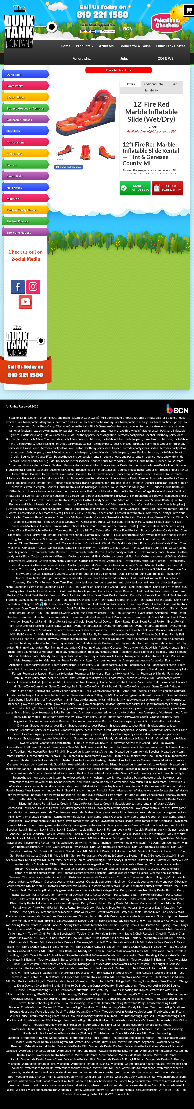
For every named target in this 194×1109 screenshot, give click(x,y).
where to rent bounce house (38, 1085)
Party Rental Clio (43, 894)
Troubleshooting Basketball (81, 1003)
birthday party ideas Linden (140, 448)
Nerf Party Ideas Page (62, 860)
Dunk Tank (14, 74)
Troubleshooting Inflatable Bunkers (86, 1020)
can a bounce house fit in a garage (57, 495)
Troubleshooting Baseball (44, 1003)
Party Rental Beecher (133, 890)
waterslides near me (69, 1072)
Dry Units (13, 131)
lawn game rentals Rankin (90, 825)
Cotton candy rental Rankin (36, 569)
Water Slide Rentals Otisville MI (95, 1042)
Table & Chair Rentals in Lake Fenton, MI (48, 946)
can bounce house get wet (146, 495)
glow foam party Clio (67, 703)
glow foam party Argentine (144, 699)
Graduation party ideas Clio (131, 721)
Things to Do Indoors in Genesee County (88, 985)
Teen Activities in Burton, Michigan (61, 959)
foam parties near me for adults (143, 660)
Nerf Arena (14, 187)
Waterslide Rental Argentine (136, 1042)
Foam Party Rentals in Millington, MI (83, 677)
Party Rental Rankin (45, 907)
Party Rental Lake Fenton (35, 903)
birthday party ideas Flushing (35, 443)
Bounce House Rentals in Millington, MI (125, 487)
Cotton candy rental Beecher (48, 552)
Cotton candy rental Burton (86, 552)
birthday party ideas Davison (69, 439)
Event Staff (15, 176)
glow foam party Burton (36, 703)
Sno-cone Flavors (19, 232)
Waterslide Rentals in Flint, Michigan (45, 1063)
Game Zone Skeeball (106, 690)
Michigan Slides (163, 838)
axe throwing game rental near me (96, 430)
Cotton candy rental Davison (157, 552)
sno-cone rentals (29, 916)
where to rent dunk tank (73, 1085)
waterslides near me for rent (102, 1072)
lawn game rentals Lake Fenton (44, 820)
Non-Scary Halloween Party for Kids (131, 860)
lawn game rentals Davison (77, 812)
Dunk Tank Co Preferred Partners (106, 578)
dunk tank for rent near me (142, 582)
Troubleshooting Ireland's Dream (133, 1020)
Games (11, 165)
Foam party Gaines (61, 669)
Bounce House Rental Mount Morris (45, 478)
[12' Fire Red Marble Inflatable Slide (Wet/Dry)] (86, 112)
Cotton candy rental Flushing (120, 556)
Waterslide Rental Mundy (135, 1055)
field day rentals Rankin (67, 656)
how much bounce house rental (55, 781)
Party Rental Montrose (123, 903)
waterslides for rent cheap (138, 1068)
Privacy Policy (30, 912)
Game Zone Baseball (113, 682)
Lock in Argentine (163, 825)
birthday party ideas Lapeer (103, 448)
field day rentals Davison (97, 643)
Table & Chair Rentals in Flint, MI (152, 938)
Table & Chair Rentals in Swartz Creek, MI (121, 951)
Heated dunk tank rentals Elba (133, 755)
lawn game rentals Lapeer (82, 820)
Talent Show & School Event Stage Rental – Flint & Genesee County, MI (75, 955)
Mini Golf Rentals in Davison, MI (67, 846)
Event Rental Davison (99, 621)
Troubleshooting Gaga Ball (136, 1016)
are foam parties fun (69, 422)
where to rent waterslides (107, 1085)
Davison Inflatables (114, 569)
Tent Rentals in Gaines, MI (40, 972)
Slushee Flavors (18, 221)
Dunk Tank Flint (62, 582)
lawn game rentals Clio (43, 812)
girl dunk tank (116, 699)
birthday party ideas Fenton (142, 439)
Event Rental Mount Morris (151, 617)
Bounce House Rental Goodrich (137, 469)
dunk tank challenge (39, 578)
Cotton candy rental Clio (122, 552)
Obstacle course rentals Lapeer (64, 881)
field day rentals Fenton (158, 643)
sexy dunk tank (131, 912)
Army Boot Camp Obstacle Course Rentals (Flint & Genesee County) (76, 426)
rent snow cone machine (56, 912)
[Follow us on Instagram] (33, 287)
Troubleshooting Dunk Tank (82, 1011)
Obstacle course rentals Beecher (127, 864)
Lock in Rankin (47, 838)
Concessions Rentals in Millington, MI (72, 547)
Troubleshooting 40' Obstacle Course (135, 994)
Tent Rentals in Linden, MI (97, 977)
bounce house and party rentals (123, 456)
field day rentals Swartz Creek (103, 656)
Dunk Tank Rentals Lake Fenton (69, 604)
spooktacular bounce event (137, 916)
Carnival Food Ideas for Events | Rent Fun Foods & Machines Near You (91, 504)
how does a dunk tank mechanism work (88, 777)
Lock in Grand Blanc (59, 833)
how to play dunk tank (116, 786)
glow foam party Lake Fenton (51, 712)
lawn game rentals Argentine (115, 807)
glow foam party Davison (99, 703)
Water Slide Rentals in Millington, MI (49, 1042)
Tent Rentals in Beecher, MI (75, 968)
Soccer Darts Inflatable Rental (98, 916)
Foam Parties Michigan (77, 660)
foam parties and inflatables (143, 656)
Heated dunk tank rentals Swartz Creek (113, 773)
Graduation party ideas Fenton (87, 725)
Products (83, 46)
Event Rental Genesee (88, 625)
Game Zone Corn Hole (32, 686)
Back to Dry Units (118, 70)
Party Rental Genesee (113, 899)
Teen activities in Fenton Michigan (107, 959)
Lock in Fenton (106, 829)
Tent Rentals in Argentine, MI (37, 968)
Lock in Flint (125, 829)
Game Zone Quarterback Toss (71, 690)
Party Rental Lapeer (66, 903)
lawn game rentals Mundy (55, 825)
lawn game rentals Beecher (152, 807)
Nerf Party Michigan (92, 860)
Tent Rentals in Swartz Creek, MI (68, 981)
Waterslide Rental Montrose (54, 1055)
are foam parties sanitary (131, 422)
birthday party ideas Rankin (128, 452)
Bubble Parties (124, 491)
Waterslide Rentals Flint (79, 1059)
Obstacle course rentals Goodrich (44, 877)
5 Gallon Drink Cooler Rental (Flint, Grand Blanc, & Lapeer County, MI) (54, 417)
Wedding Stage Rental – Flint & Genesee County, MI (49, 1076)
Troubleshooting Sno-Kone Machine (44, 1037)
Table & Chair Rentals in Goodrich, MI (119, 942)
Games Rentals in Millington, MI (91, 695)
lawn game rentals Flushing (33, 816)
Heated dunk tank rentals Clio (46, 755)
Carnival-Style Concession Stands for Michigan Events (57, 517)
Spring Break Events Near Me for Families (91, 925)
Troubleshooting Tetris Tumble (90, 1037)
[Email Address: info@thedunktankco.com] (97, 25)
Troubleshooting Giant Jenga (42, 1020)
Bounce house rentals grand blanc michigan (81, 482)
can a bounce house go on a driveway (104, 495)
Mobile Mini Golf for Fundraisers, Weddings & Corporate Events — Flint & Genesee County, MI (115, 855)
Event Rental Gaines (59, 625)
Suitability (151, 90)
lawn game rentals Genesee (104, 816)
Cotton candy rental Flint (84, 556)
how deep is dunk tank (47, 777)
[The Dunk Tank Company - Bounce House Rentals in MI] (31, 27)
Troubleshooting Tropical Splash (133, 1037)
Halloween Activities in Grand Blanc (134, 742)
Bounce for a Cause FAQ (36, 456)
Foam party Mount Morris (122, 673)
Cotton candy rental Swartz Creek (78, 569)
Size (174, 84)
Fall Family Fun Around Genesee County (109, 634)
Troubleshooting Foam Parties (49, 1016)
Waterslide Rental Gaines (141, 1046)
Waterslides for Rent (106, 1068)
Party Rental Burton (162, 890)
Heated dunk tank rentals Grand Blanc (92, 764)
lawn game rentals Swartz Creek (129, 825)
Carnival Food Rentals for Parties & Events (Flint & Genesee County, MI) (109, 508)
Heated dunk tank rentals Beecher (137, 751)
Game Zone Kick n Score (34, 690)
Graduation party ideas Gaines (39, 729)
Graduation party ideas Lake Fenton (45, 734)
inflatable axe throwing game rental (100, 794)
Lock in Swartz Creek (72, 838)
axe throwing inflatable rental (139, 430)
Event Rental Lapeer (119, 617)
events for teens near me (92, 630)
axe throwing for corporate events (145, 426)
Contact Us (121, 1094)
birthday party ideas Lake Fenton (62, 448)
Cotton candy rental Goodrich (58, 560)
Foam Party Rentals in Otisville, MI (131, 677)
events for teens (64, 630)
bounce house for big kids (37, 461)
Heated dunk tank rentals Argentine (90, 751)
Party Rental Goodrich (143, 899)
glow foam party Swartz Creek (128, 716)
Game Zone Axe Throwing (81, 682)
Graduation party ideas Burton (91, 721)
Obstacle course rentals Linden (106, 881)
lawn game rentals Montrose (153, 820)
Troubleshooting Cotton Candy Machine (122, 1007)
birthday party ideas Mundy (91, 452)
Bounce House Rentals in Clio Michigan (72, 487)
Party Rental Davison (69, 894)
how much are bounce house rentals (138, 777)
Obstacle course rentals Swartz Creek (155, 886)
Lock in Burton (28, 829)
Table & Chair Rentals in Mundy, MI (69, 951)
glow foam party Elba (131, 703)
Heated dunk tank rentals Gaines (129, 760)
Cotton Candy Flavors (22, 210)
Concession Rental (34, 547)
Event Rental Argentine (153, 612)
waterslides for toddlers (38, 1072)
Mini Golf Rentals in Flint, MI (150, 846)
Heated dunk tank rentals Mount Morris (151, 768)
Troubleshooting (126, 985)
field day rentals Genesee (105, 647)
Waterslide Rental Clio (72, 1046)
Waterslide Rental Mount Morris (96, 1055)
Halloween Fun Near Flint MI (46, 751)
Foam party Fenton (164, 664)
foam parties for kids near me (41, 660)
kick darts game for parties (77, 807)
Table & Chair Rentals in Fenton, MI (106, 938)
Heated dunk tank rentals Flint (40, 760)
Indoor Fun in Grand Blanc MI (66, 790)
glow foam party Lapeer (87, 712)
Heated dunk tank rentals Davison (90, 755)
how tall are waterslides (56, 786)
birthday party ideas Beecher (136, 435)
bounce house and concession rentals (78, 456)
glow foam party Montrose (154, 712)
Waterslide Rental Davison (106, 1046)
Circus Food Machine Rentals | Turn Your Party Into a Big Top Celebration (63, 530)
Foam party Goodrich (117, 669)
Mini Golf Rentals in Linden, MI (158, 851)
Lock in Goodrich (33, 833)
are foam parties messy (98, 422)
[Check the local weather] (170, 18)
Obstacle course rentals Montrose (150, 881)
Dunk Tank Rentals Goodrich (110, 599)
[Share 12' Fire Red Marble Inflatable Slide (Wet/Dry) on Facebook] (86, 167)
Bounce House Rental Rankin (129, 478)
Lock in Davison (67, 829)
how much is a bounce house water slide (102, 781)
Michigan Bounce (99, 838)
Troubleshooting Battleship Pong (123, 1003)
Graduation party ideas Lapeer (89, 734)
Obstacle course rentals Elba (127, 868)
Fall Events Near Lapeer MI (63, 634)
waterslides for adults (39, 1068)
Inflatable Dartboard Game (37, 799)
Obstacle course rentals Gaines (128, 872)
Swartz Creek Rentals (140, 929)
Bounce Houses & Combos (25, 108)
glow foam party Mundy (58, 716)
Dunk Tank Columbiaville (146, 578)
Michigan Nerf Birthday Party (132, 838)
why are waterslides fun (141, 1085)
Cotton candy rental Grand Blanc (100, 560)
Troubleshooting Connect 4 (38, 1007)
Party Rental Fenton (151, 894)
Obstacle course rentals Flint (43, 872)
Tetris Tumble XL (102, 981)
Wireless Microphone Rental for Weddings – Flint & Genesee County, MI (62, 1089)
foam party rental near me (41, 677)
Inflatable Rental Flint (139, 799)
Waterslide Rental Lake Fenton (118, 1050)
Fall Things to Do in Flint (152, 634)
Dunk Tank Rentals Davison (42, 595)
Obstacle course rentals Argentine (81, 864)
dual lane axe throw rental (100, 573)
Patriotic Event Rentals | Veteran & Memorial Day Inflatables (135, 907)
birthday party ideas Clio (33, 439)
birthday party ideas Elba (106, 439)
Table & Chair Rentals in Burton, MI (100, 933)
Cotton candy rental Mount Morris (131, 565)
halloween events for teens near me (140, 747)
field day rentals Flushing (39, 647)
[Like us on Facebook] (18, 287)
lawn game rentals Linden (117, 820)
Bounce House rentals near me (47, 491)
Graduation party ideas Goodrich (125, 729)
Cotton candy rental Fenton (48, 556)
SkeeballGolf (151, 912)
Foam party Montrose (89, 673)
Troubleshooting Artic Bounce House (129, 998)
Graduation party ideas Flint (127, 725)
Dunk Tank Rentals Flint (145, 595)
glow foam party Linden (119, 712)
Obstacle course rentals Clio (44, 868)
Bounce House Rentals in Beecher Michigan (139, 482)
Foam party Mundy (153, 673)
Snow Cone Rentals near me (59, 916)
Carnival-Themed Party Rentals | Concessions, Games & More (134, 517)
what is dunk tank (30, 1081)
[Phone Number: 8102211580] (102, 15)
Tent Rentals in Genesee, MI (77, 972)
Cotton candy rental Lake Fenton (145, 560)
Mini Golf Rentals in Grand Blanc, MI (63, 851)
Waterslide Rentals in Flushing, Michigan (97, 1063)
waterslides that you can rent (140, 1072)
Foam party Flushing (34, 669)
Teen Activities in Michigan (148, 959)
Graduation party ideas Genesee (81, 729)
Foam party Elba (139, 664)
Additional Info (153, 84)
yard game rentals (122, 1089)
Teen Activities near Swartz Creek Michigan (120, 964)
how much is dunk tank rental (148, 781)
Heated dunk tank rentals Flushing (84, 760)
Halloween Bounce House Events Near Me (51, 747)
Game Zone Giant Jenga (134, 686)
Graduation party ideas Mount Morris (47, 738)
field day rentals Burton (35, 643)
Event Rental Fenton (152, 621)
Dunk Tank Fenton (39, 582)
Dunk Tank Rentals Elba (77, 595)
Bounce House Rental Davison (42, 465)
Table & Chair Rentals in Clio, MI (145, 933)
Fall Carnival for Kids (30, 634)
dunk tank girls (54, 586)
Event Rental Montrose (37, 630)
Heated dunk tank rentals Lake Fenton (143, 764)
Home (65, 46)
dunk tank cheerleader (68, 578)
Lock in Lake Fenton (86, 833)
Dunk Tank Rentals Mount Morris (43, 608)
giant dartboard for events (147, 695)
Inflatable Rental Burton (72, 799)
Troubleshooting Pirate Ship (45, 1029)
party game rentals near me (69, 890)
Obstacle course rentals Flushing (84, 872)
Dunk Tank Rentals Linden (144, 604)
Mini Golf (13, 198)
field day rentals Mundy (35, 656)
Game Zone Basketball (144, 682)
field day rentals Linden (103, 651)
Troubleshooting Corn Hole (76, 1007)
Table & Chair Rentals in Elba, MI (61, 938)
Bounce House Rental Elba (81, 465)
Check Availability (171, 188)
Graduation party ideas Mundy (93, 738)
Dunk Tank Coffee (170, 46)
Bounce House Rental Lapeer (94, 474)
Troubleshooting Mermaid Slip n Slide (56, 1024)
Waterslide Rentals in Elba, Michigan (120, 1059)
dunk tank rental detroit (41, 591)
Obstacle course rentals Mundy (66, 886)
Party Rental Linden (93, 903)
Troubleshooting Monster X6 (101, 1024)
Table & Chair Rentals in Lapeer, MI (98, 946)
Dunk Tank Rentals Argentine (77, 591)
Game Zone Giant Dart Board (98, 686)
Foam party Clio (88, 664)
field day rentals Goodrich (140, 647)
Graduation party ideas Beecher (49, 721)
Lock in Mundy (26, 838)
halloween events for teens (98, 747)
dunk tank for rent (111, 582)
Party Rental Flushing (56, 899)
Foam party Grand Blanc (149, 669)
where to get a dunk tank (135, 1081)
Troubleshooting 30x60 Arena (33, 994)
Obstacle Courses (19, 119)
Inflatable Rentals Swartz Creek (90, 803)
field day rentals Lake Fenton (35, 651)
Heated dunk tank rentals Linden (53, 768)
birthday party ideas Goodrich (152, 443)
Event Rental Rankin (34, 621)
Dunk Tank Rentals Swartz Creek (57, 612)
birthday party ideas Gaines (74, 443)
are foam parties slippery (165, 422)
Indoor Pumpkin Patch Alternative (109, 790)
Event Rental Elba (126, 621)
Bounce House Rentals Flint (34, 482)
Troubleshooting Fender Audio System (127, 1011)
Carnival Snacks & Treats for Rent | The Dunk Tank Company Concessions (65, 513)
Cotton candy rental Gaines (158, 556)
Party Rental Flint (29, 899)
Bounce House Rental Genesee (96, 469)
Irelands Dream (48, 807)
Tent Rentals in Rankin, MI (28, 981)
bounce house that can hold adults (90, 491)
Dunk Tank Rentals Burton (153, 591)
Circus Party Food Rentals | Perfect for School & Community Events (66, 534)
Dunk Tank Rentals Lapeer (108, 604)
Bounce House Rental (140, 461)
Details (130, 84)
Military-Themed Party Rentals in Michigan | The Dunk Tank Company (134, 842)
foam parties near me (107, 660)
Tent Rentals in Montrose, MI (134, 977)
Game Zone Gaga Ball (63, 686)
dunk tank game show (29, 586)
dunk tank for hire (86, 582)
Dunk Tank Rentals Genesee (72, 599)
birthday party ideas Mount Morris (48, 452)
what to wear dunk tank (59, 1081)
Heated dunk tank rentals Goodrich (43, 764)
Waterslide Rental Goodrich (37, 1050)
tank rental (129, 955)
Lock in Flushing (145, 829)
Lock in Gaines (167, 829)
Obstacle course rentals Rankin (109, 886)
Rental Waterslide (108, 912)
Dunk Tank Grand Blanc (110, 586)
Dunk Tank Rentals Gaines (35, 599)
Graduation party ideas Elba (48, 725)
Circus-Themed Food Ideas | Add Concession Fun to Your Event (59, 543)
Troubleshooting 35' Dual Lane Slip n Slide (82, 994)
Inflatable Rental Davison (106, 799)
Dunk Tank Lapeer (139, 586)
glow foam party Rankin (91, 716)
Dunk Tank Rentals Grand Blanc (151, 599)
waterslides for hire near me (73, 1068)
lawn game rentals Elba (111, 812)
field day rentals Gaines (72, 647)
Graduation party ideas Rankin (134, 738)
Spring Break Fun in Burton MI (140, 925)
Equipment (14, 153)
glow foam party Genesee (116, 708)
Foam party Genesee (88, 669)
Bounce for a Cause (135, 46)
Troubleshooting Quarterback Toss (136, 1029)
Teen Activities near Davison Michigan (65, 964)
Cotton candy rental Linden (48, 565)
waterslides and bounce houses (145, 1063)
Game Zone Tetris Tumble (52, 695)
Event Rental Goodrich (118, 625)
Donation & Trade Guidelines (147, 569)
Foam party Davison (114, 664)
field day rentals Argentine (144, 638)
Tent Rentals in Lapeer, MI (62, 977)
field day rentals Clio (65, 643)
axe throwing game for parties (53, 430)
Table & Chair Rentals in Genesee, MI (69, 942)
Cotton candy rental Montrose (87, 565)
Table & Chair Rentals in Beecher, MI (51, 933)
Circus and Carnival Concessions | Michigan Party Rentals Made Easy (126, 521)
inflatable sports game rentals (132, 803)
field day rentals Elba (128, 643)
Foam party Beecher (37, 664)
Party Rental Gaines (84, 899)
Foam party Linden (61, 673)
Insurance (30, 807)
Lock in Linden (131, 833)
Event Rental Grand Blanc (151, 625)
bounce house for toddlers (108, 461)
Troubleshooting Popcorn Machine (88, 1029)
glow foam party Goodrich (152, 708)
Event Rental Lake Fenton (87, 617)
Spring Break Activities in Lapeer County (71, 920)
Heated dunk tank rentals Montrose (99, 768)
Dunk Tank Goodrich (79, 586)
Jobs (124, 58)
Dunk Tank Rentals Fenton (111, 595)
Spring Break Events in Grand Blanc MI (37, 925)
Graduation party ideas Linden (130, 734)
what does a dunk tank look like (135, 1076)
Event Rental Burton (32, 617)
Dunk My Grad (128, 573)
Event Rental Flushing (30, 625)
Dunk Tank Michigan (166, 586)
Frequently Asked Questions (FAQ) (39, 682)
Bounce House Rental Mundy (90, 478)
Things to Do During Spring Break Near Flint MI (146, 981)
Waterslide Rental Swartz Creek (42, 1059)
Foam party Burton (64, 664)
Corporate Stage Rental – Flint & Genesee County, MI (133, 547)
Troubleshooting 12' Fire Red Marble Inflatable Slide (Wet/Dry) (68, 990)
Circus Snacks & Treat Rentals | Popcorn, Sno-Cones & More (63, 539)
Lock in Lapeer (110, 833)
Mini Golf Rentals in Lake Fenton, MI (112, 851)
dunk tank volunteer (93, 612)
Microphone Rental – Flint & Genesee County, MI (55, 842)
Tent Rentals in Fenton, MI (149, 968)
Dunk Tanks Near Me (122, 612)
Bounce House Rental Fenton (119, 465)
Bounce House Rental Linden (133, 474)
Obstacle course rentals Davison (86, 868)
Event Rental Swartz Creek (66, 621)
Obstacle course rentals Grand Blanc (91, 877)
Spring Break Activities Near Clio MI (122, 920)
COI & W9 (165, 58)
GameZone (121, 695)
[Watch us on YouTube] (25, 302)
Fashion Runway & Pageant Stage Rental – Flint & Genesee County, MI (80, 638)
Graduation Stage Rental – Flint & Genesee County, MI (74, 742)
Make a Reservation (139, 188)
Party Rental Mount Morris (157, 903)
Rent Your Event (84, 912)
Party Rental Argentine (103, 890)
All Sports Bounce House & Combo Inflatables (131, 417)
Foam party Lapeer (35, 673)
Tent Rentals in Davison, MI (113, 968)
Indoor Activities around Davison (153, 786)
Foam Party (15, 85)
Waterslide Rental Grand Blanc (76, 1050)
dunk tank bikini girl (152, 573)
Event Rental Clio (58, 617)
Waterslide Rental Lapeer (156, 1050)
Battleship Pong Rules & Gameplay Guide (47, 435)
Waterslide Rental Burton (40, 1046)
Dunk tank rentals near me (119, 608)
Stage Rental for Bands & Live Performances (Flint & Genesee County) (79, 929)
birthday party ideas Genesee (112, 443)
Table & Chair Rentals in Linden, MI (145, 946)
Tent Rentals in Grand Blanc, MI (155, 972)
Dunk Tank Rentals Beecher (116, 591)
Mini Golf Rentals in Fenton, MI (110, 846)
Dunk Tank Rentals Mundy (84, 608)
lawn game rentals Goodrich (142, 816)
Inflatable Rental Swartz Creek (48, 803)
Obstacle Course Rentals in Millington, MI (144, 877)
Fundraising (82, 58)
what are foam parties (99, 1076)
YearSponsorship (146, 1089)
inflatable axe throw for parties (153, 790)
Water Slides (16, 97)
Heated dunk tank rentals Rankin (65, 773)
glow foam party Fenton (162, 703)
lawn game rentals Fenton (144, 812)
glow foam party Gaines (82, 708)
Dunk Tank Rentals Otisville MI (158, 608)
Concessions (15, 142)
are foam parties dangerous (36, 422)
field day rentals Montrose (137, 651)
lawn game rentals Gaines (69, 816)
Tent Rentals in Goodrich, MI (114, 972)
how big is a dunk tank (155, 773)
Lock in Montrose (153, 833)
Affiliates (106, 46)
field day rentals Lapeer (71, 651)
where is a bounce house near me (97, 1081)
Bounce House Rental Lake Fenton (52, 474)
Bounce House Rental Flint (157, 465)
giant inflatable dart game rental (85, 699)
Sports (161, 916)
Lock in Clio (47, 829)
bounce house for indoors (72, 461)
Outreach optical (39, 890)
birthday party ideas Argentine (96, 435)
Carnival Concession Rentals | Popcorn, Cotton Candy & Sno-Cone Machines (81, 500)
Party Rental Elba (125, 894)
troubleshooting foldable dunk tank (94, 1016)
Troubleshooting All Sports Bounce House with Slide (69, 998)
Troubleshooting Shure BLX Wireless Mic (120, 1033)
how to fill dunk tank (87, 786)
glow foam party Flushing (48, 708)
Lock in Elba (87, 829)
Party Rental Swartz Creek (77, 907)
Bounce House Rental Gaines (55, 469)
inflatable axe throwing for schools (53, 794)
